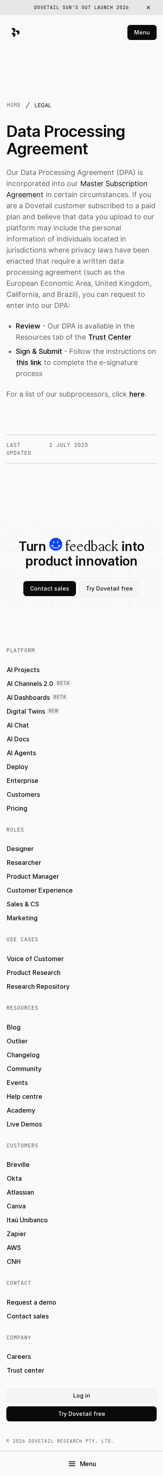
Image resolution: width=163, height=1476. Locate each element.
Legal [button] (42, 105)
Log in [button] (81, 1395)
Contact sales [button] (49, 588)
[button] (81, 7)
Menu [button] (142, 32)
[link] (110, 337)
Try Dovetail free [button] (109, 588)
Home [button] (14, 104)
